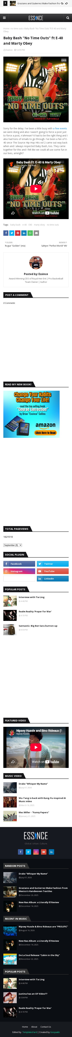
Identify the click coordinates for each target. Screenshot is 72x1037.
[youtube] (53, 571)
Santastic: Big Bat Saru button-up (38, 625)
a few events (60, 128)
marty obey (39, 224)
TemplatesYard (29, 1032)
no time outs (17, 28)
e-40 (24, 224)
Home (6, 28)
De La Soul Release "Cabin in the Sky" (39, 955)
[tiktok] (19, 578)
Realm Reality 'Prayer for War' (35, 611)
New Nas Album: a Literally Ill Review (39, 902)
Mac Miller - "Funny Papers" (34, 812)
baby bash (15, 224)
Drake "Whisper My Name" (33, 783)
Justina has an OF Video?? (33, 993)
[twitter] (53, 564)
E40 (30, 224)
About (34, 1026)
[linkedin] (53, 578)
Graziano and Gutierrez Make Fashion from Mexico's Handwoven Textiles (43, 889)
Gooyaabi (55, 1032)
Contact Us (46, 1026)
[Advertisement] (36, 485)
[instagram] (19, 571)
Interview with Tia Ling (32, 597)
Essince (9, 49)
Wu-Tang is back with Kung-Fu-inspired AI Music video (42, 800)
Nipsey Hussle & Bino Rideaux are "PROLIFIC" (43, 926)
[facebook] (19, 564)
